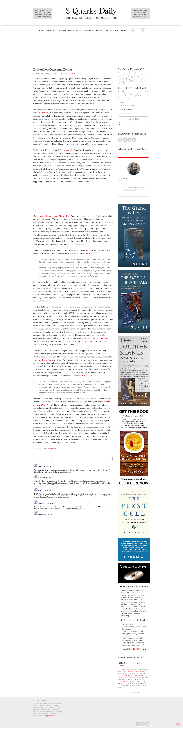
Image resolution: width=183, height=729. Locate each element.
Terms (132, 128)
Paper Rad (46, 359)
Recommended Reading (70, 30)
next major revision (124, 677)
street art (44, 112)
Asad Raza (72, 74)
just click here (122, 83)
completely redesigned (134, 671)
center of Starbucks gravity (97, 338)
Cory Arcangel (65, 150)
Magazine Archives (93, 30)
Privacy (137, 128)
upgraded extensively (127, 675)
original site (124, 669)
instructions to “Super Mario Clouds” (56, 216)
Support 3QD (112, 30)
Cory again (87, 375)
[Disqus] (73, 489)
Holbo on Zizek (106, 459)
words (87, 253)
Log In (124, 30)
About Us (50, 30)
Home (40, 30)
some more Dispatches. (47, 448)
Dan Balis (139, 675)
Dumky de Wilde (125, 681)
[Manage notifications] (178, 724)
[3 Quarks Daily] (91, 19)
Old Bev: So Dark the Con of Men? (45, 459)
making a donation (49, 716)
